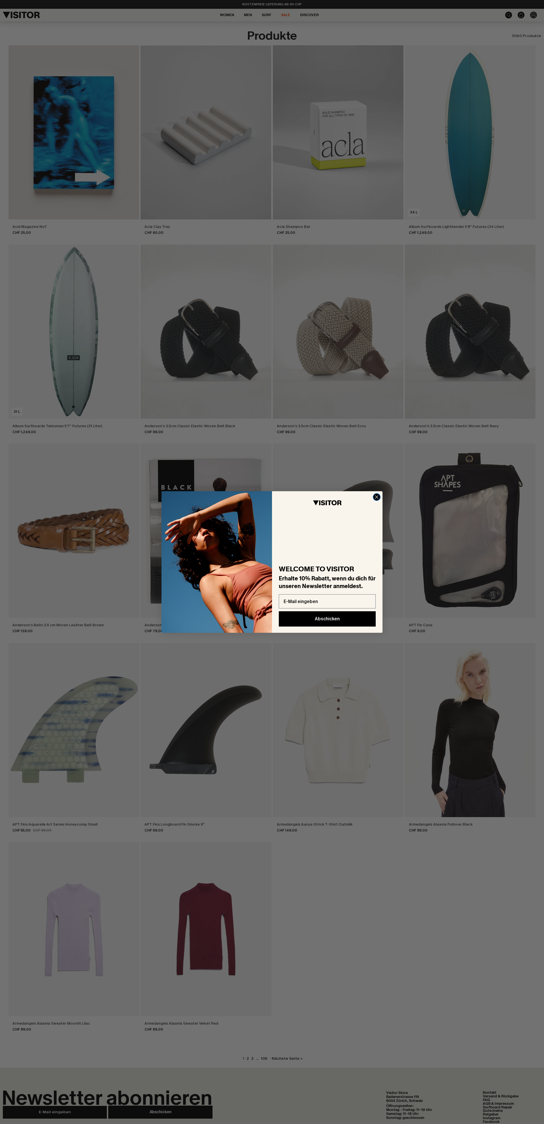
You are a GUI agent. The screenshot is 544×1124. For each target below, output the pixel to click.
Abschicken (327, 619)
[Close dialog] (376, 497)
